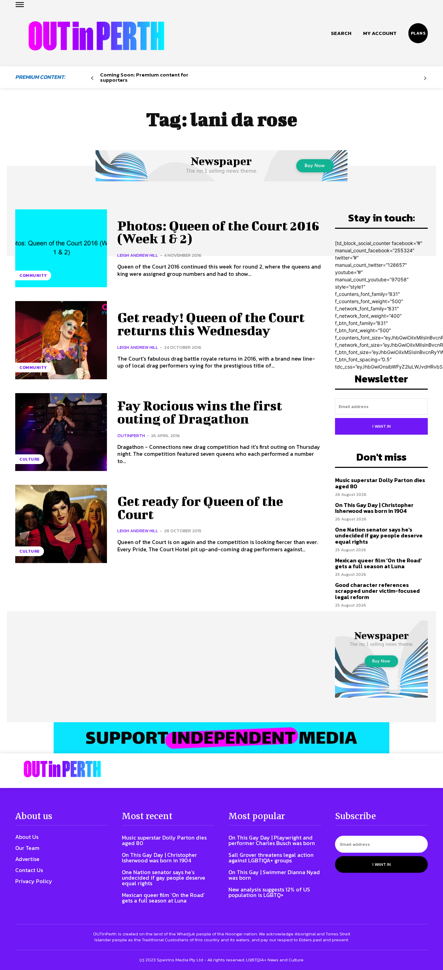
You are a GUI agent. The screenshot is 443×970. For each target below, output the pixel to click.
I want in (381, 426)
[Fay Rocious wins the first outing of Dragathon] (61, 432)
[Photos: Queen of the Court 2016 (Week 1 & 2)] (61, 248)
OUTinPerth (131, 435)
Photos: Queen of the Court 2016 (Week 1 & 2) (218, 232)
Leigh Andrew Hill (137, 255)
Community (33, 275)
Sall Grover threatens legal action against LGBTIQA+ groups (271, 857)
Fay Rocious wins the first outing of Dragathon (199, 412)
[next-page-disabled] (425, 78)
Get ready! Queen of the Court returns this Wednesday (211, 324)
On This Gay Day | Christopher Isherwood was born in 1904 (374, 508)
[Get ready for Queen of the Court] (61, 524)
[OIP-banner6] (221, 737)
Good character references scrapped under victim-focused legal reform (377, 591)
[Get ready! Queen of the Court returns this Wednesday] (61, 340)
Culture (29, 459)
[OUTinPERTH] (96, 36)
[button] (341, 33)
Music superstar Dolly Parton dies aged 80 (380, 483)
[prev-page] (92, 78)
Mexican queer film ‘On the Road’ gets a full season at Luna (378, 563)
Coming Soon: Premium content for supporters (144, 77)
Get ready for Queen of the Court (200, 507)
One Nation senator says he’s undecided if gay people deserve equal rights (379, 535)
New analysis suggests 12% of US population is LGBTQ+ (269, 892)
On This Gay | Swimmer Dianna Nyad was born (274, 875)
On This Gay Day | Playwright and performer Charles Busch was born (271, 840)
